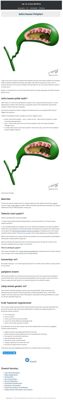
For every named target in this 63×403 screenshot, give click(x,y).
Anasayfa (21, 8)
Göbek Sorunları (10, 389)
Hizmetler (34, 8)
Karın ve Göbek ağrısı (11, 381)
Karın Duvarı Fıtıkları (11, 379)
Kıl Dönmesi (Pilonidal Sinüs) (13, 383)
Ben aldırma (19, 389)
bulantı (55, 203)
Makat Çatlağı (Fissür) (11, 375)
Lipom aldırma (27, 389)
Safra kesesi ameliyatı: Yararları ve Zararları (26, 231)
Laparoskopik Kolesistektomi (28, 251)
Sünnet (7, 387)
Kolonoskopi (17, 385)
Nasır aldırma (14, 387)
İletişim (42, 8)
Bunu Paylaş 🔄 (9, 353)
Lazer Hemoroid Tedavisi (12, 373)
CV (27, 8)
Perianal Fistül (9, 377)
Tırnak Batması (23, 387)
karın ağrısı (15, 205)
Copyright (8, 398)
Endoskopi (8, 385)
